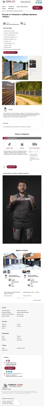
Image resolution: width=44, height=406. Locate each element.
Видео (3, 338)
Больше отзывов (37, 300)
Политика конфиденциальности (9, 400)
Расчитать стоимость (11, 52)
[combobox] (30, 152)
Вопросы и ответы (21, 348)
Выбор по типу (20, 314)
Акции (3, 348)
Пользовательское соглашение (8, 401)
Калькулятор (11, 6)
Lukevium (12, 398)
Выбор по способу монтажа (8, 314)
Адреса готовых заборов (22, 6)
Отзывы (4, 8)
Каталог (3, 6)
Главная (3, 10)
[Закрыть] (18, 401)
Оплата (18, 324)
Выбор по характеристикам (23, 312)
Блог (3, 336)
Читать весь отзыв (8, 295)
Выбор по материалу (6, 312)
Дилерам (4, 326)
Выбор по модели (6, 310)
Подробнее (11, 403)
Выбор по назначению (21, 310)
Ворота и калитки (5, 316)
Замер (3, 328)
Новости (19, 336)
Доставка (4, 324)
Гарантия (19, 326)
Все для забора (20, 316)
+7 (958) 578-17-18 (11, 362)
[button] (4, 250)
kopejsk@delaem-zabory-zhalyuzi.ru (14, 373)
